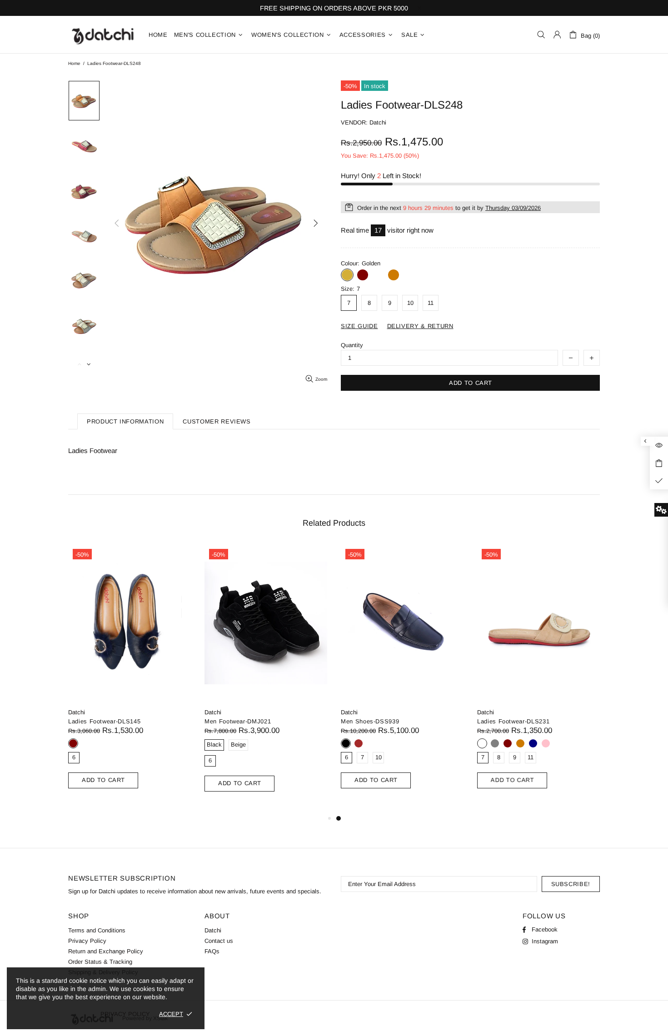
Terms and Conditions (96, 930)
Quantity (352, 345)
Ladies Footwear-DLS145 (104, 721)
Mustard (393, 274)
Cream (378, 274)
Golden (347, 274)
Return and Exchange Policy (105, 951)
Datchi (76, 712)
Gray (495, 743)
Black (346, 743)
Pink (546, 743)
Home (74, 63)
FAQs (211, 951)
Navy (533, 743)
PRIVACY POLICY (125, 1014)
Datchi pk (102, 34)
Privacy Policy (87, 940)
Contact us (218, 940)
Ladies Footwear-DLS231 (513, 721)
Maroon (362, 274)
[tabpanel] (402, 677)
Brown (358, 743)
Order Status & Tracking (100, 961)
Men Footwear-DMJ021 (237, 721)
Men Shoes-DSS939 (370, 721)
